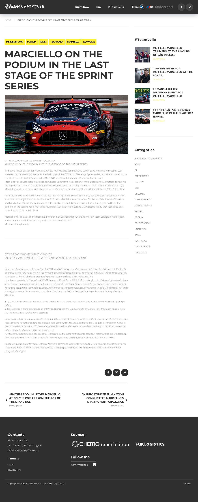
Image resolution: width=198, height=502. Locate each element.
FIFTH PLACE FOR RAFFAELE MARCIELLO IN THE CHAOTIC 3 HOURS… (173, 113)
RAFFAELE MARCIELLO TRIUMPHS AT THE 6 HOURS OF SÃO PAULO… (171, 51)
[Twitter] (189, 7)
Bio (98, 7)
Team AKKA (56, 42)
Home (8, 20)
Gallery (139, 182)
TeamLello (73, 42)
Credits (187, 484)
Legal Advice (60, 484)
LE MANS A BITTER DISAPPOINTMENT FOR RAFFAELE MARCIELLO (168, 93)
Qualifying (141, 229)
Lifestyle (140, 194)
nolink (139, 211)
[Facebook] (181, 7)
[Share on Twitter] (116, 372)
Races (43, 42)
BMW (137, 164)
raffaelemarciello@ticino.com (23, 450)
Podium (31, 42)
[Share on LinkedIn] (124, 372)
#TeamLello (116, 7)
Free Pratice (142, 176)
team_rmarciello (79, 465)
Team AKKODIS (142, 247)
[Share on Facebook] (108, 372)
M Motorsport (143, 200)
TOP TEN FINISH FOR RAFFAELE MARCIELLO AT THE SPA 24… (173, 72)
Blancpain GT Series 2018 (149, 159)
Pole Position (142, 223)
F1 (136, 170)
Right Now (82, 7)
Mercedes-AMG (15, 42)
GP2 (137, 188)
